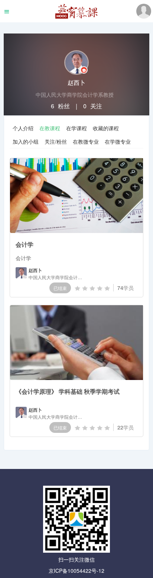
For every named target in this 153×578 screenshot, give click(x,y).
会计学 (24, 244)
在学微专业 (118, 141)
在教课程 (49, 128)
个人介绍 (23, 128)
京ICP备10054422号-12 (76, 570)
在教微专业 (86, 141)
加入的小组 (26, 141)
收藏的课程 (106, 128)
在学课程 (76, 128)
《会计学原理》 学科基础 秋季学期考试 (68, 391)
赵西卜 (35, 270)
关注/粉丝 (56, 141)
